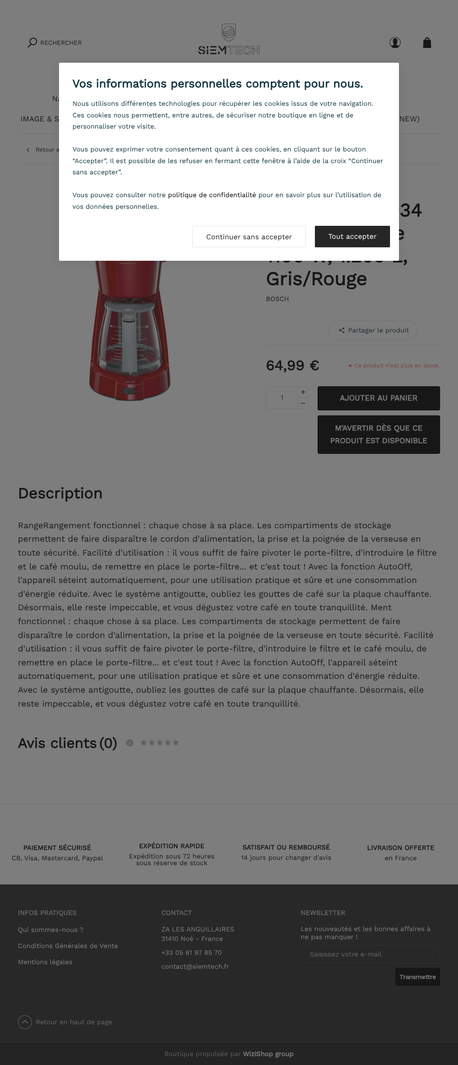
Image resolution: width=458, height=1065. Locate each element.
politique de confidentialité (212, 195)
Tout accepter (352, 236)
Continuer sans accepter (249, 237)
